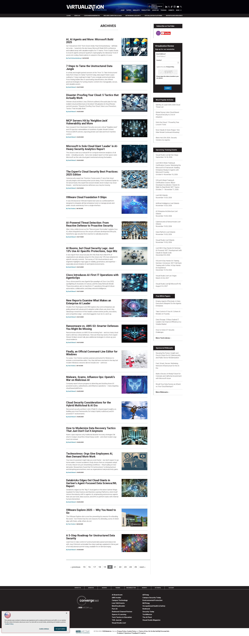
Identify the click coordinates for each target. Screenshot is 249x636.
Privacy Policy (170, 67)
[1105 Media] (84, 608)
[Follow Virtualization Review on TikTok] (172, 7)
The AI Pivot (147, 617)
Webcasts (136, 10)
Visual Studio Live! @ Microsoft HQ (168, 284)
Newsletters (146, 10)
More (178, 10)
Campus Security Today (151, 598)
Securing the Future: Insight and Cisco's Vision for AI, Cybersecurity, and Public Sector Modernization (168, 355)
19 (105, 567)
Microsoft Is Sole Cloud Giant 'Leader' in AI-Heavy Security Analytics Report (92, 148)
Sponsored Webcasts (164, 348)
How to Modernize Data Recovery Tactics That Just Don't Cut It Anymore (91, 430)
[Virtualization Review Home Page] (86, 8)
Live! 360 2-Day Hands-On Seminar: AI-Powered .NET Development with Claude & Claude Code (169, 250)
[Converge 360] (88, 601)
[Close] (66, 613)
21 (115, 567)
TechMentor (147, 614)
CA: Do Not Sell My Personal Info (158, 631)
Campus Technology (120, 600)
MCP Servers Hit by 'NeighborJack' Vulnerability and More (87, 122)
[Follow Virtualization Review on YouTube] (178, 7)
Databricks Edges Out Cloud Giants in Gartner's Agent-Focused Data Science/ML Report (91, 483)
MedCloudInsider (118, 606)
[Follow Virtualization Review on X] (169, 7)
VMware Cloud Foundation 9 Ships (86, 197)
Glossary (171, 587)
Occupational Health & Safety (153, 606)
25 (136, 567)
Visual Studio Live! (119, 623)
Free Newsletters (131, 587)
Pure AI (114, 609)
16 (89, 567)
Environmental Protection (152, 600)
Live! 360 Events (118, 603)
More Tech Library (163, 338)
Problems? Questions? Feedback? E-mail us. (131, 633)
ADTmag (145, 595)
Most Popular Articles (164, 100)
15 (84, 567)
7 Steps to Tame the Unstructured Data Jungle (89, 68)
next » (142, 567)
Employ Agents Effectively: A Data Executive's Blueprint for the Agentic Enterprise (168, 303)
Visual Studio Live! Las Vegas (166, 276)
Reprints (144, 587)
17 (94, 567)
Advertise (155, 10)
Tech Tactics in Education (122, 617)
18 (100, 567)
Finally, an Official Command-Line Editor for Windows (91, 353)
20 (110, 567)
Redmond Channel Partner (122, 612)
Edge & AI (77, 15)
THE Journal (116, 620)
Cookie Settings (44, 628)
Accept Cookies (60, 629)
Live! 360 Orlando (162, 195)
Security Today (148, 612)
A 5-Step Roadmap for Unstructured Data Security (90, 537)
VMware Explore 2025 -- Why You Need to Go (91, 511)
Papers (128, 10)
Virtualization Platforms (153, 15)
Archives (104, 587)
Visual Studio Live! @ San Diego (167, 155)
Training (163, 10)
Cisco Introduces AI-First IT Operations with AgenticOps (92, 276)
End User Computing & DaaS (113, 15)
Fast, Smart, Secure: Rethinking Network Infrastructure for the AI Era (167, 365)
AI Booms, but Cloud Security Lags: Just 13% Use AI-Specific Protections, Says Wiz (91, 250)
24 (130, 567)
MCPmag (145, 603)
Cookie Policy (131, 631)
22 (120, 567)
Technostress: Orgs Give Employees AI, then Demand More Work (89, 455)
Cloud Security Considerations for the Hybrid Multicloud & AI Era (88, 404)
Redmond (146, 609)
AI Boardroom (117, 595)
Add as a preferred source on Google (156, 6)
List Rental (158, 587)
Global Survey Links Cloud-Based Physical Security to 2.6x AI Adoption (167, 114)
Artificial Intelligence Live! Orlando (167, 203)
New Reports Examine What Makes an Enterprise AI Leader (88, 302)
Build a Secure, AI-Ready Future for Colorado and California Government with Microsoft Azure (168, 376)
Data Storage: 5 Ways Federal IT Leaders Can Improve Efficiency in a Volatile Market (168, 322)
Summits (171, 10)
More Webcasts (162, 392)
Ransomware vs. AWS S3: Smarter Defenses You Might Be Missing (92, 327)
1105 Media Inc (107, 631)
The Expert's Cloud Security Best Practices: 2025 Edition (92, 173)
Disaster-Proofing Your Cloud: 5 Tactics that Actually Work (92, 97)
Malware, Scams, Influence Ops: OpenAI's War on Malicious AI (90, 379)
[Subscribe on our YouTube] (162, 35)
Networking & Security (133, 15)
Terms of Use (143, 631)
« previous (75, 567)
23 (125, 567)
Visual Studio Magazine (151, 620)
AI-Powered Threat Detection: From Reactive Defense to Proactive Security (89, 224)
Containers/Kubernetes (92, 15)
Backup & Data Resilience (174, 15)
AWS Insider (116, 598)
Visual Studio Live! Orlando (165, 240)
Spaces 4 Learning (119, 614)
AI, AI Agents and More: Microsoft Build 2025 (89, 41)
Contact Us (78, 587)
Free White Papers (163, 296)
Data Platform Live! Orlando (165, 232)
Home (122, 10)
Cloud (69, 15)
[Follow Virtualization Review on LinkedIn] (166, 7)
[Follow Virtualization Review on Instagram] (175, 7)
